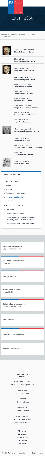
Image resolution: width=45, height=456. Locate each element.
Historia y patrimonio (27, 34)
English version (37, 453)
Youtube (24, 434)
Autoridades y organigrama (16, 193)
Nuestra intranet (22, 402)
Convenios (10, 210)
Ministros (7, 36)
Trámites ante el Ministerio (16, 206)
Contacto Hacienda (23, 411)
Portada (4, 34)
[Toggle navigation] (34, 3)
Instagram (24, 437)
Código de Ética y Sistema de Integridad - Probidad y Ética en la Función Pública (21, 219)
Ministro (9, 185)
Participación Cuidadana (15, 214)
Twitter (24, 431)
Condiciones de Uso (22, 423)
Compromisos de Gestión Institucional (20, 224)
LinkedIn (24, 441)
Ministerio (13, 34)
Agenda (9, 189)
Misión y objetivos (12, 181)
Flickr (24, 444)
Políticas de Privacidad (22, 419)
